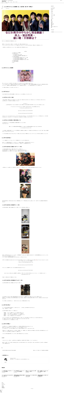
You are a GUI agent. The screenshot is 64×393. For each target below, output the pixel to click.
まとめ (13, 62)
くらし (52, 10)
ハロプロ (52, 18)
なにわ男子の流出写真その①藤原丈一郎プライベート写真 (20, 57)
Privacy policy (3, 384)
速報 (51, 25)
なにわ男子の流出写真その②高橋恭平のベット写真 (19, 58)
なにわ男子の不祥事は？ (16, 61)
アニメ (52, 12)
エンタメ (52, 13)
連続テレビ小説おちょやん (54, 26)
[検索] (61, 0)
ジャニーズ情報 (4, 8)
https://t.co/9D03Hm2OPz (39, 126)
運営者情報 (3, 387)
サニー (6, 362)
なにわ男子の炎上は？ (15, 53)
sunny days (4, 1)
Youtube (52, 9)
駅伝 (51, 27)
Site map (3, 383)
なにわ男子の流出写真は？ (16, 56)
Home (2, 382)
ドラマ (52, 17)
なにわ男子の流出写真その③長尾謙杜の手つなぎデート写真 (20, 59)
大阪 (51, 19)
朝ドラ (52, 21)
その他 (52, 11)
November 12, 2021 (27, 274)
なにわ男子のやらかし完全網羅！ (17, 52)
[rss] (60, 0)
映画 (51, 20)
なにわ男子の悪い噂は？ (16, 60)
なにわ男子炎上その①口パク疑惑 (17, 54)
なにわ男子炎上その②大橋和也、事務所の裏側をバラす (20, 55)
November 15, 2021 (30, 262)
